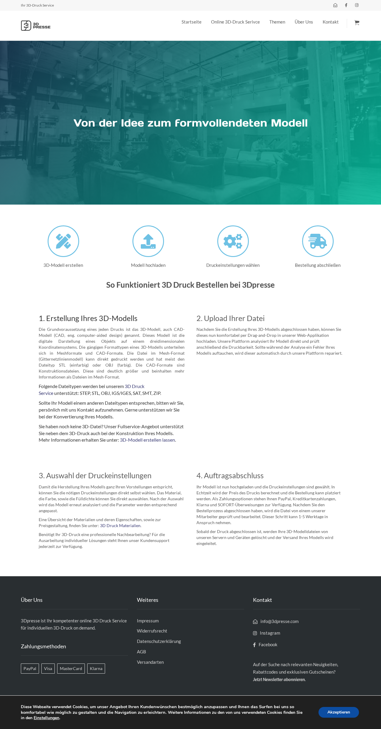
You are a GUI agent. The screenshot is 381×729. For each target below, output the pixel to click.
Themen (277, 21)
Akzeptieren (338, 712)
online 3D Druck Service (103, 620)
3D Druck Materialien (120, 525)
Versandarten (150, 662)
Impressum (148, 620)
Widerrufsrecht (152, 630)
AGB (141, 651)
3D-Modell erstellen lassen (147, 440)
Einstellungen (46, 718)
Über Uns (304, 21)
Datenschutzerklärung (159, 641)
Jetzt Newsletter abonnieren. (279, 679)
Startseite (192, 21)
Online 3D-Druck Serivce (235, 21)
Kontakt (331, 21)
